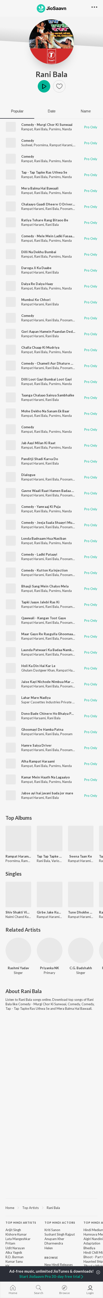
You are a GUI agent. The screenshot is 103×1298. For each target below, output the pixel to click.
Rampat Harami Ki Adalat (18, 856)
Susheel (26, 145)
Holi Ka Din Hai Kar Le (38, 666)
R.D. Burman (15, 1257)
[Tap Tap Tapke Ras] (49, 838)
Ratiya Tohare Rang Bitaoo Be (44, 220)
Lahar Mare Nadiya (35, 698)
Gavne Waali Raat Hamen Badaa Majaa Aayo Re (57, 491)
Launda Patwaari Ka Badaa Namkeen (49, 650)
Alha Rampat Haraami (38, 761)
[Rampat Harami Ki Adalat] (18, 838)
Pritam (10, 1243)
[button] (59, 86)
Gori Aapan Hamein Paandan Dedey (48, 332)
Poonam (66, 209)
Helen (48, 1248)
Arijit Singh (13, 1230)
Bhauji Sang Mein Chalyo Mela (44, 586)
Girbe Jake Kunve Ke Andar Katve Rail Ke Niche (49, 912)
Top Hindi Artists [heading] (21, 1222)
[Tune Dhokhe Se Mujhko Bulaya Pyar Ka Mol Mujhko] (81, 894)
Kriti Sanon (52, 1230)
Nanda (67, 129)
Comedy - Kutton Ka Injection (44, 570)
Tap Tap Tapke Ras (49, 856)
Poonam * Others (73, 750)
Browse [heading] (51, 1257)
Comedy (27, 141)
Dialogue (28, 475)
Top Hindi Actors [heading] (59, 1222)
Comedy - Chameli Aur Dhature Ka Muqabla (55, 363)
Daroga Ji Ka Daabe (36, 268)
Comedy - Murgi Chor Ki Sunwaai (46, 125)
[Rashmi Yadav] (18, 950)
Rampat (27, 129)
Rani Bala (52, 74)
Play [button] (44, 86)
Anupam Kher (54, 1239)
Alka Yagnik (14, 1252)
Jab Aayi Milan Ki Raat (38, 443)
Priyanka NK (49, 968)
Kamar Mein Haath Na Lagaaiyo (45, 777)
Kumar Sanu (14, 1261)
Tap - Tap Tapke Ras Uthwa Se (44, 172)
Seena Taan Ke (80, 856)
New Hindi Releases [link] (58, 1265)
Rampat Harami (61, 145)
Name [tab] (86, 111)
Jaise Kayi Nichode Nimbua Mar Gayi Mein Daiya (58, 682)
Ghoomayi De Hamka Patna (42, 729)
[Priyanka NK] (49, 950)
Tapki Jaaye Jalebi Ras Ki (40, 602)
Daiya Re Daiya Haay (37, 284)
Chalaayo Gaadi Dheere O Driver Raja (50, 204)
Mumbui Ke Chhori (35, 300)
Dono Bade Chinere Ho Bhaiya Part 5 (50, 714)
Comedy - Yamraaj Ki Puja (40, 507)
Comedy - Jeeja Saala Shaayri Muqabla (51, 523)
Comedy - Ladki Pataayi (39, 554)
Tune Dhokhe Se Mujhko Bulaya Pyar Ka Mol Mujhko (81, 912)
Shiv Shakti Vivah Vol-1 (18, 912)
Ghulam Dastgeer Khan (38, 670)
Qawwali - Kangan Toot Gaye (43, 618)
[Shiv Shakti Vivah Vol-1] (18, 894)
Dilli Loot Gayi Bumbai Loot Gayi (46, 379)
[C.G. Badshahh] (81, 950)
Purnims (55, 129)
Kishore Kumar (16, 1234)
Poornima (41, 145)
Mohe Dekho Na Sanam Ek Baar (45, 411)
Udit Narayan (15, 1248)
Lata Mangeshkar (18, 1239)
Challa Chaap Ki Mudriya (40, 347)
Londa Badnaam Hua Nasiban (43, 538)
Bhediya (89, 1248)
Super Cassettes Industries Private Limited (52, 702)
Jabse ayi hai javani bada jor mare (47, 793)
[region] (52, 1207)
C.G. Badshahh (81, 968)
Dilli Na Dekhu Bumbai (38, 252)
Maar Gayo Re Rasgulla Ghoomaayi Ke (50, 634)
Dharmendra (53, 1243)
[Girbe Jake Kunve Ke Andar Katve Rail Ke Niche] (49, 894)
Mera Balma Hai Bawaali (39, 188)
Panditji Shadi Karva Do (39, 459)
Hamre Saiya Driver (36, 745)
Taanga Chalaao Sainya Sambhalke (47, 395)
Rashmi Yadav (18, 968)
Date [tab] (52, 111)
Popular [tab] (17, 111)
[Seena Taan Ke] (81, 838)
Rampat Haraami (33, 718)
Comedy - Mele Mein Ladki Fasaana (48, 236)
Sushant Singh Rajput (59, 1234)
